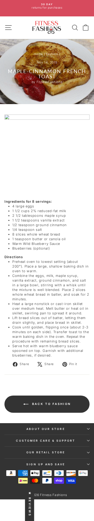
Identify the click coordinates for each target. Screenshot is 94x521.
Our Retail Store (45, 452)
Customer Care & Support (45, 440)
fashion (52, 54)
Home (38, 54)
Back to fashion (51, 404)
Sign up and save (45, 464)
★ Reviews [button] (30, 504)
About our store (45, 428)
